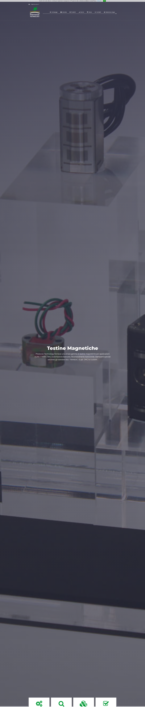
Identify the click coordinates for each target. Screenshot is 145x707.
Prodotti (73, 12)
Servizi (82, 12)
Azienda (64, 12)
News (90, 12)
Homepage (54, 12)
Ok (104, 1)
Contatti (98, 12)
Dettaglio (99, 1)
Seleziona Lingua (110, 12)
